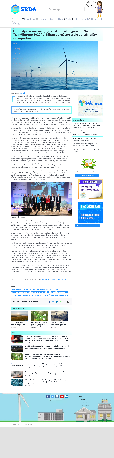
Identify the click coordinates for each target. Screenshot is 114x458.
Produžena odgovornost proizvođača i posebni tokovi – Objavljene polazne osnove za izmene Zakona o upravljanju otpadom (87, 133)
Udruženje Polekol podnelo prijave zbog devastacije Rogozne (18, 324)
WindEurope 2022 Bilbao (59, 295)
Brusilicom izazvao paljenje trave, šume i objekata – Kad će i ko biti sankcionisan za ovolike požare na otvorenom (47, 347)
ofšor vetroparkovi (38, 292)
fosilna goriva (42, 289)
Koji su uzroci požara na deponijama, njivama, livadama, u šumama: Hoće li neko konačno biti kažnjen (47, 373)
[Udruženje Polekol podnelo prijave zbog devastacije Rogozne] (19, 316)
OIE (48, 292)
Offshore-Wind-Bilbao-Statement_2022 (55, 279)
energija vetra (30, 289)
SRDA (20, 424)
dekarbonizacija (17, 289)
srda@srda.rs (51, 401)
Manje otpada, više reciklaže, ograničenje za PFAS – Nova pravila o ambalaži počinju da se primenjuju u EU (46, 365)
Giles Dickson (53, 289)
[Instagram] (57, 396)
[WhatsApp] (61, 301)
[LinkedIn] (57, 301)
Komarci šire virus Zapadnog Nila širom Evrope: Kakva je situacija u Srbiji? (85, 144)
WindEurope (15, 265)
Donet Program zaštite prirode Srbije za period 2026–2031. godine (85, 139)
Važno (53, 292)
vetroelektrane (62, 292)
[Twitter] (53, 301)
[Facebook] (50, 301)
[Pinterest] (64, 301)
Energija (23, 93)
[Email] (68, 301)
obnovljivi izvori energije (21, 292)
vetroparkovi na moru (31, 295)
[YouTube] (62, 396)
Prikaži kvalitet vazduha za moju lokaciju (88, 225)
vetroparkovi (16, 295)
